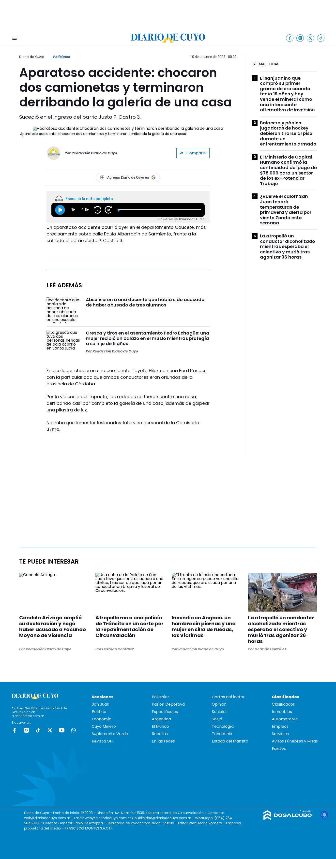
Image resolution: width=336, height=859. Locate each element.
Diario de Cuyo (31, 56)
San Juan (100, 704)
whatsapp (73, 730)
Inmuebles (282, 711)
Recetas (160, 734)
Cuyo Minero (104, 726)
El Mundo (160, 726)
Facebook (14, 730)
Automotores (285, 719)
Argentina (161, 719)
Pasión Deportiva (168, 704)
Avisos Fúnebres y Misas (295, 741)
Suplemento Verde (110, 734)
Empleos (280, 726)
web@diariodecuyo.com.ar (47, 817)
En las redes (163, 741)
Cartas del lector (228, 697)
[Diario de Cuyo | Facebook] (290, 38)
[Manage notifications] (324, 815)
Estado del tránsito (230, 741)
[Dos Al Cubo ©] (287, 819)
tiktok (38, 730)
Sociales (220, 711)
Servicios (280, 734)
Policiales (61, 56)
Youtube (62, 730)
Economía (101, 719)
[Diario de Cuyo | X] (310, 38)
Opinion (219, 704)
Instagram (26, 730)
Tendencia (222, 734)
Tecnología (223, 726)
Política (99, 711)
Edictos (279, 748)
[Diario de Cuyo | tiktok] (321, 38)
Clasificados (283, 704)
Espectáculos (165, 711)
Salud (217, 719)
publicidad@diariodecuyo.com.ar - (165, 817)
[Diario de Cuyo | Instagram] (300, 38)
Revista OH (102, 741)
